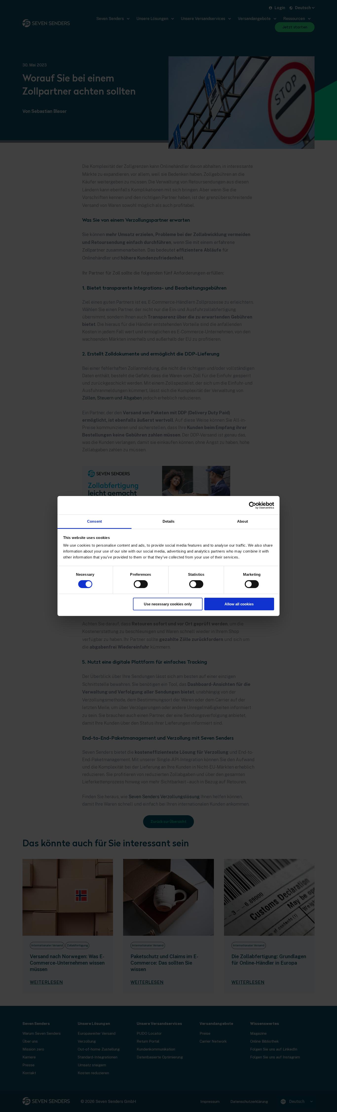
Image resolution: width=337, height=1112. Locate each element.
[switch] (141, 584)
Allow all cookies (239, 604)
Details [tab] (169, 521)
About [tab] (242, 521)
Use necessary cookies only (168, 604)
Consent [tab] (94, 521)
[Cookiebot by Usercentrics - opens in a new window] (252, 505)
